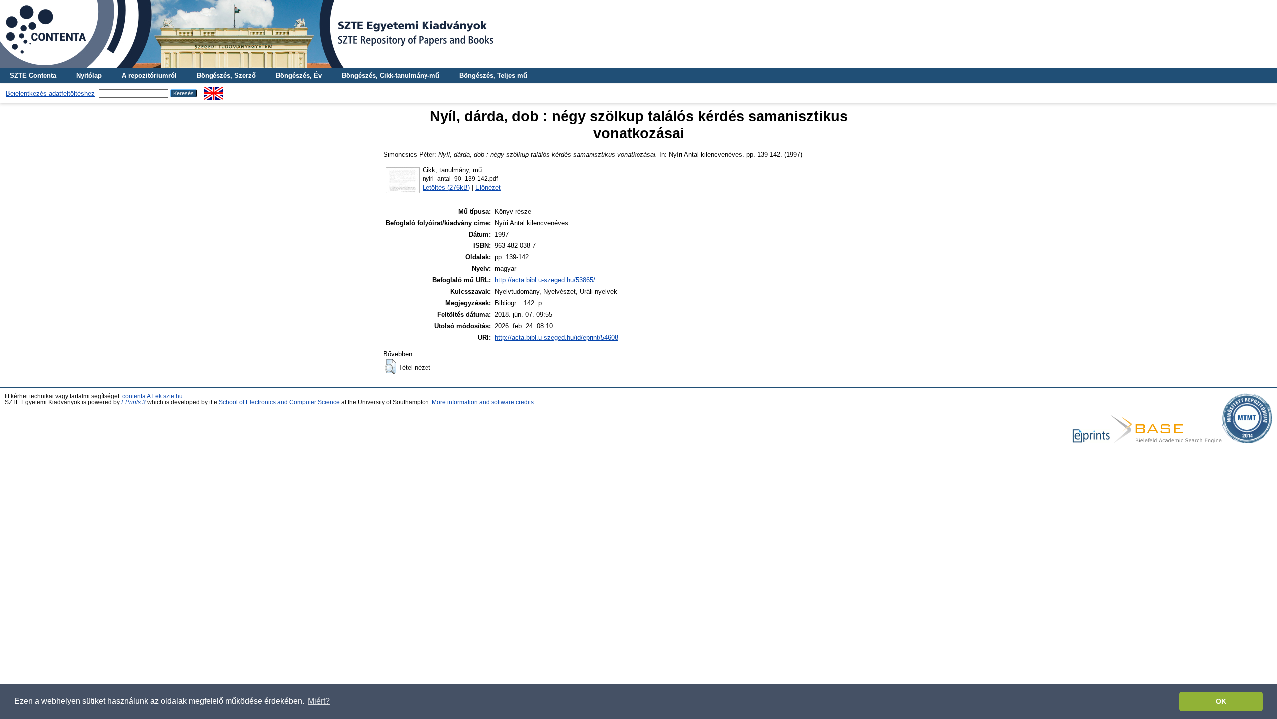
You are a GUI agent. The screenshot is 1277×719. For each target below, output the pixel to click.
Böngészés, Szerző (226, 75)
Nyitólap (89, 75)
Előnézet (488, 187)
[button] (390, 366)
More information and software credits (483, 402)
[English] (213, 90)
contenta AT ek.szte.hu (152, 396)
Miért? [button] (319, 701)
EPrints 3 (133, 402)
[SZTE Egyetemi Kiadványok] (638, 34)
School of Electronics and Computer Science (279, 402)
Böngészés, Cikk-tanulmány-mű (390, 75)
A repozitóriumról (149, 75)
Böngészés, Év (299, 75)
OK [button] (1221, 701)
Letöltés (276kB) (446, 187)
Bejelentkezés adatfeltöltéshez (50, 93)
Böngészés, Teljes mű (493, 75)
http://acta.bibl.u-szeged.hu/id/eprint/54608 (556, 337)
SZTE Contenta (33, 75)
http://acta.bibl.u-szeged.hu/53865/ (545, 280)
